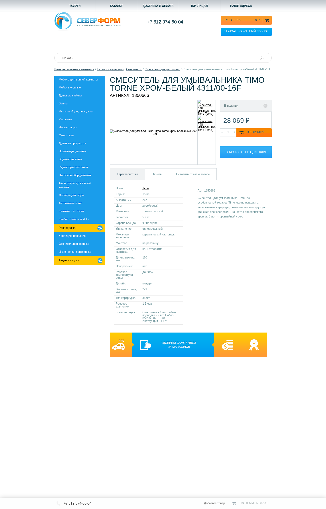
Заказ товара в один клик (246, 152)
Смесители (66, 135)
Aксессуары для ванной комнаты (75, 185)
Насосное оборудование (75, 175)
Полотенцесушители (72, 151)
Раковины (65, 119)
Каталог (116, 6)
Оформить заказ (254, 503)
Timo (145, 188)
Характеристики (127, 174)
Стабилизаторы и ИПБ (74, 219)
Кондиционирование (72, 235)
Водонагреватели (70, 159)
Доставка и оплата (158, 6)
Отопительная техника (74, 243)
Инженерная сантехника (75, 251)
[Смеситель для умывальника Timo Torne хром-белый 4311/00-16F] (207, 108)
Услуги (75, 6)
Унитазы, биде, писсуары (75, 111)
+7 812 (165, 22)
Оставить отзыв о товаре (193, 174)
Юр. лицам (199, 6)
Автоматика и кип (70, 203)
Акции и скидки (69, 260)
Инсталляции (68, 127)
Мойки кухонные (70, 87)
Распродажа (67, 227)
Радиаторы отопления (73, 167)
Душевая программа (72, 143)
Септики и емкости (71, 211)
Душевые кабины (70, 95)
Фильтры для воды (71, 195)
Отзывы (157, 174)
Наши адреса (241, 6)
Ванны (63, 103)
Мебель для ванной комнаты (78, 79)
